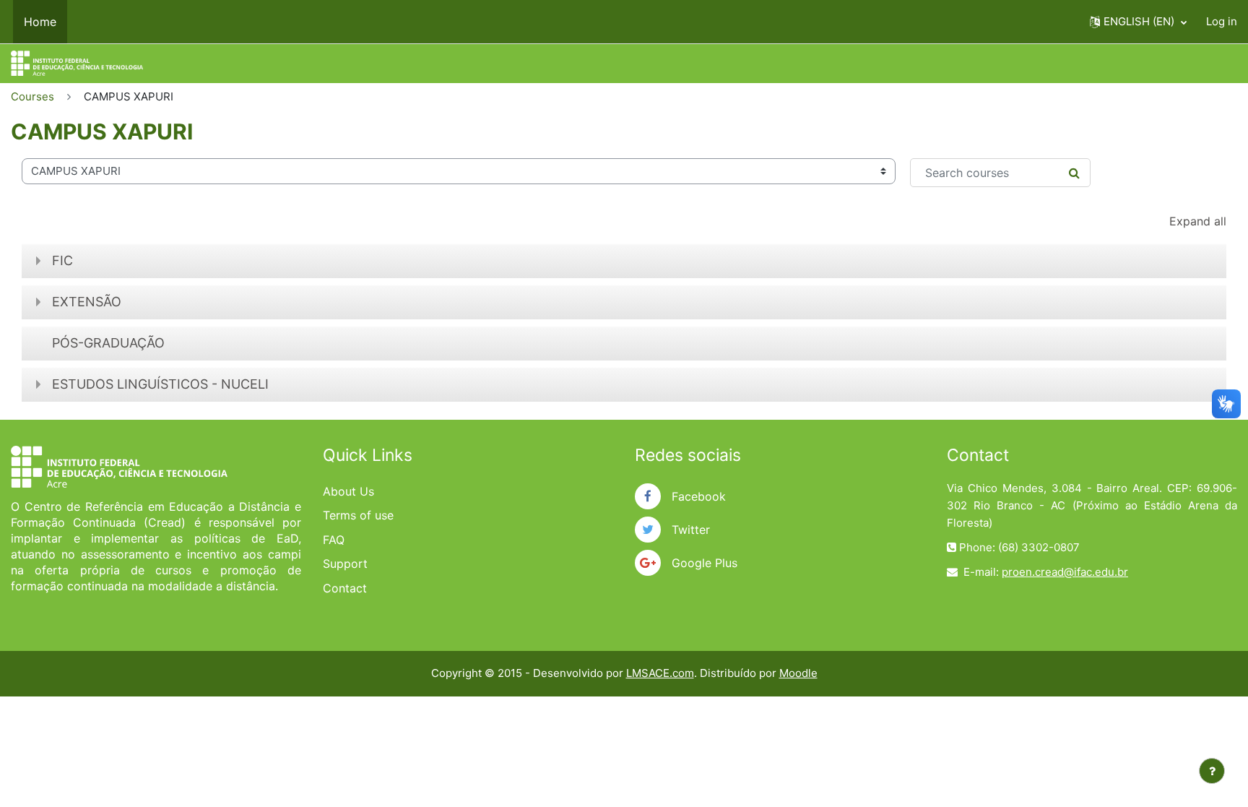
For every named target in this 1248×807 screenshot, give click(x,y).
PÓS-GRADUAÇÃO (108, 342)
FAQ (333, 539)
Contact (345, 588)
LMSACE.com (660, 673)
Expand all (1197, 221)
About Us (348, 491)
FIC (62, 260)
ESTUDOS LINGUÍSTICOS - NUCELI (160, 384)
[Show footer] (1212, 771)
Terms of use (358, 515)
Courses (32, 96)
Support (345, 563)
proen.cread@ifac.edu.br (1065, 572)
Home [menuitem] (40, 21)
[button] (1138, 21)
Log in (1221, 21)
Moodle (798, 673)
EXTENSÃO (86, 301)
